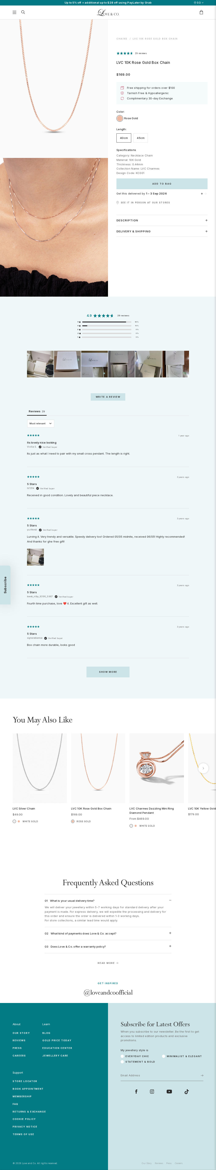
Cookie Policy (24, 1119)
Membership (22, 1096)
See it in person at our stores (145, 202)
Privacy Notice (25, 1126)
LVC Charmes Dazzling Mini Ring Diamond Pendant (152, 811)
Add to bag (162, 183)
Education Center (57, 1048)
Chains (121, 38)
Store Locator (25, 1081)
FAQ (15, 1104)
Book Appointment (28, 1088)
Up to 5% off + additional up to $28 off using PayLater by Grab (108, 2)
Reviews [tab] (37, 411)
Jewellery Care (55, 1055)
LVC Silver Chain (24, 808)
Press (17, 1048)
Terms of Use (23, 1134)
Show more (108, 671)
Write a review (108, 396)
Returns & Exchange (29, 1111)
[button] (202, 194)
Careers (19, 1055)
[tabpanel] (108, 550)
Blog (46, 1033)
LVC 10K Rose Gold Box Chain (91, 808)
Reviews (19, 1040)
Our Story (21, 1033)
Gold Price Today (56, 1040)
